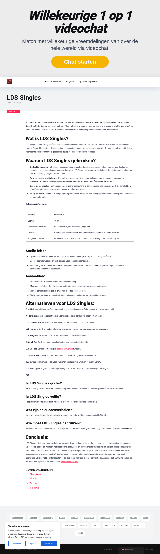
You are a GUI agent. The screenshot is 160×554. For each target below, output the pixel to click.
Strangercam (17, 518)
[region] (32, 535)
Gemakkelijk (110, 525)
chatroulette (69, 525)
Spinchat (33, 518)
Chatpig (83, 525)
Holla (145, 518)
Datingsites (70, 81)
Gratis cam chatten (52, 81)
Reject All (32, 544)
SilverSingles (36, 474)
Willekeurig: (48, 518)
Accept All (49, 544)
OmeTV (74, 518)
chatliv (95, 525)
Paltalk (62, 518)
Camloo (124, 525)
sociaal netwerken (65, 349)
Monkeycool (89, 518)
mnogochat (105, 518)
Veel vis (34, 479)
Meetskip (120, 518)
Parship (33, 483)
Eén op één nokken (146, 549)
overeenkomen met (69, 461)
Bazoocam (138, 525)
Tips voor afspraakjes (88, 81)
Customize (16, 544)
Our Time (34, 488)
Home (9, 103)
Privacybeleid (108, 549)
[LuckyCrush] (9, 80)
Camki (80, 533)
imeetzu (133, 518)
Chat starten (80, 62)
